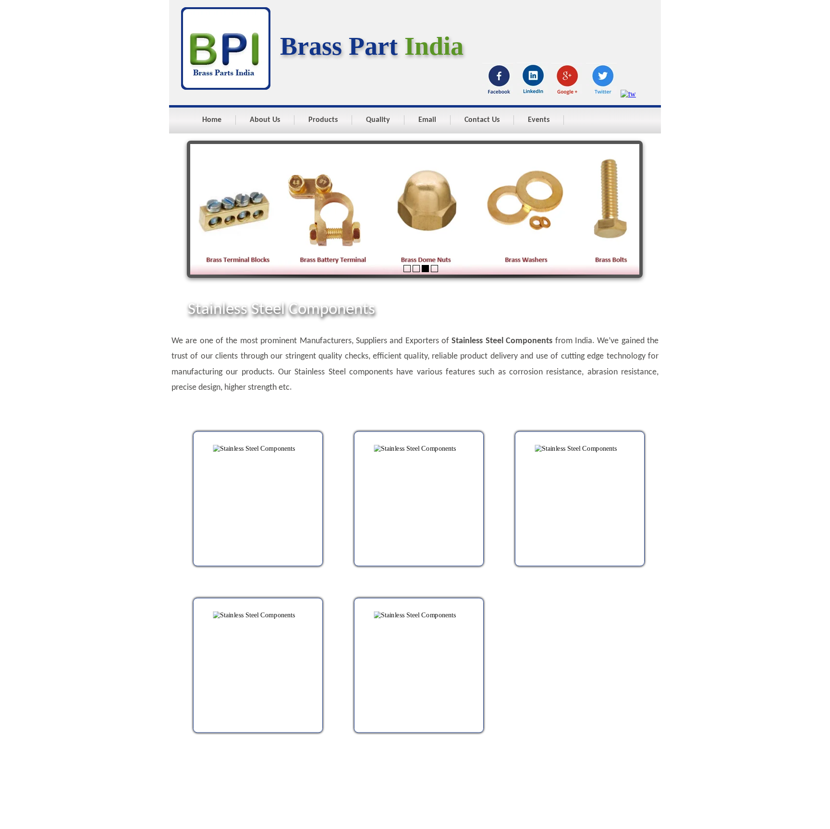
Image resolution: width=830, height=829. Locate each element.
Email (427, 120)
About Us (265, 120)
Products (323, 120)
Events (538, 120)
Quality (378, 120)
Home (211, 120)
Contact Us (482, 120)
